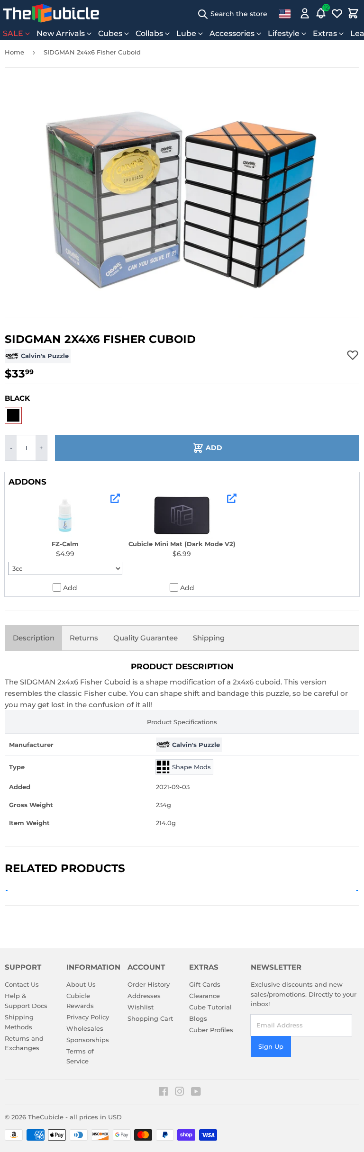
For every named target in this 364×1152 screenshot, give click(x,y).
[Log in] (305, 13)
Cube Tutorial (210, 1007)
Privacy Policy (87, 1017)
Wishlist (140, 1007)
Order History (148, 984)
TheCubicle (46, 1117)
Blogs (198, 1018)
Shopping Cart (150, 1018)
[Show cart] (353, 13)
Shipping (209, 637)
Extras (325, 33)
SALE (13, 33)
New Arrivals (60, 33)
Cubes (110, 33)
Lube (186, 33)
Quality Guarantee (145, 637)
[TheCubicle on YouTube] (196, 1093)
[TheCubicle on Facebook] (163, 1093)
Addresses (144, 995)
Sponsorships (87, 1040)
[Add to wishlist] (352, 354)
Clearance (204, 995)
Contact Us (22, 984)
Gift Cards (204, 984)
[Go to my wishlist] (337, 13)
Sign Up (270, 1046)
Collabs (149, 33)
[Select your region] (285, 13)
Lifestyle (284, 33)
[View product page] (115, 498)
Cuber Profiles (211, 1030)
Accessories (232, 33)
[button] (13, 415)
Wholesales (84, 1028)
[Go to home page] (51, 13)
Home (14, 52)
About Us (81, 984)
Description (34, 637)
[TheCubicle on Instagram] (179, 1093)
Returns (84, 637)
